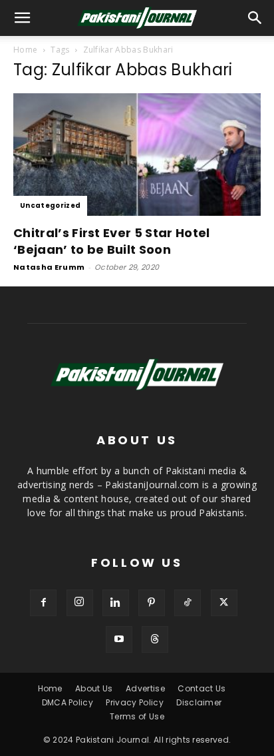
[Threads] (155, 639)
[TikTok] (187, 602)
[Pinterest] (151, 602)
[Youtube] (119, 639)
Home (25, 49)
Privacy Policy (134, 702)
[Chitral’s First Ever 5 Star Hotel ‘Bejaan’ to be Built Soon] (137, 154)
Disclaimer (198, 702)
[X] (224, 602)
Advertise (145, 688)
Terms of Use (137, 716)
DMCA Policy (68, 702)
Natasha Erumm (48, 267)
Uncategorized (50, 205)
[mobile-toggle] (22, 18)
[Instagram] (80, 602)
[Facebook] (43, 602)
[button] (255, 18)
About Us (94, 688)
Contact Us (201, 688)
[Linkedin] (115, 602)
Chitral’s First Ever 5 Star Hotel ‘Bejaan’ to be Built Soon (111, 241)
